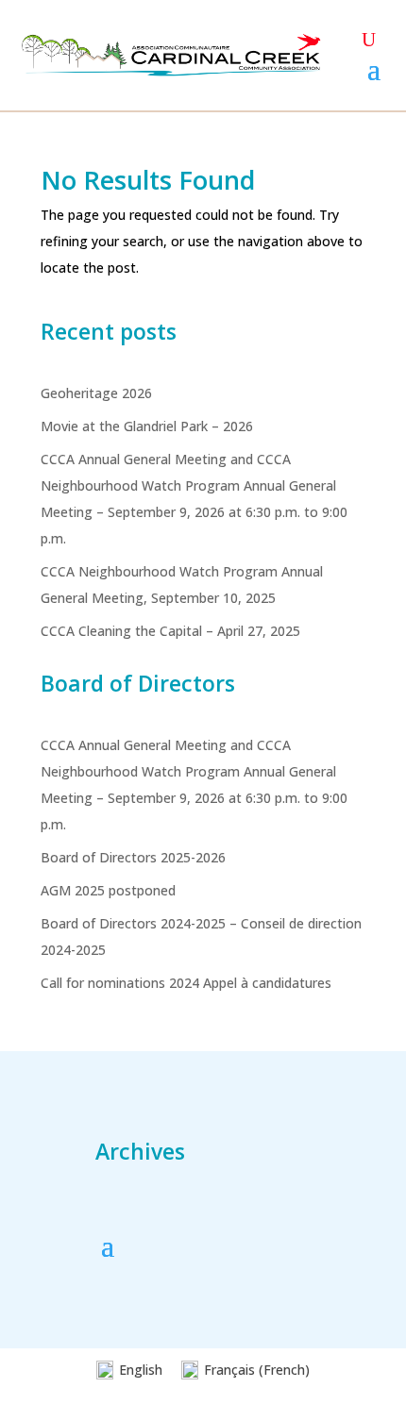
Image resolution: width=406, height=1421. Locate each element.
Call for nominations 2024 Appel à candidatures (186, 983)
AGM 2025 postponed (108, 890)
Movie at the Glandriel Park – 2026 (147, 426)
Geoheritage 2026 (96, 393)
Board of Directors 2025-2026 (133, 857)
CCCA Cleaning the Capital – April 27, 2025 (170, 631)
